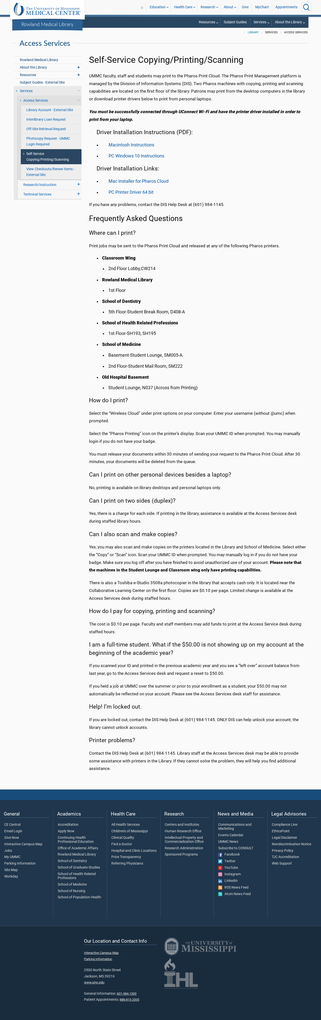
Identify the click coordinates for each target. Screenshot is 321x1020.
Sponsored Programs (181, 855)
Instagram (231, 874)
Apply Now (66, 831)
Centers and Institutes (182, 825)
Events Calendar (231, 835)
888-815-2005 (129, 999)
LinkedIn (230, 881)
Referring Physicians (127, 864)
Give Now (11, 838)
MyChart (262, 7)
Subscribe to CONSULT (235, 848)
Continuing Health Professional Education (76, 840)
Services (260, 22)
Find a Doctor (121, 844)
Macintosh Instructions (131, 144)
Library (253, 32)
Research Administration (184, 848)
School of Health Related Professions (77, 876)
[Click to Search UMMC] (306, 7)
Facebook (231, 855)
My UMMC (12, 857)
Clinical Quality (122, 838)
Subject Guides (235, 22)
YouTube (230, 868)
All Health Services (125, 825)
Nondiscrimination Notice (291, 844)
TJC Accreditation (285, 857)
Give (245, 7)
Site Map (11, 870)
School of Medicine (72, 885)
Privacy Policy (282, 851)
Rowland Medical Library (47, 24)
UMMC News (228, 842)
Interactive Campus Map (23, 844)
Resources (207, 22)
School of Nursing (71, 891)
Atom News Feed (236, 894)
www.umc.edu (94, 982)
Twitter (228, 861)
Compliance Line (284, 825)
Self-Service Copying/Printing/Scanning (47, 157)
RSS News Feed (235, 888)
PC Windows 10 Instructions (136, 155)
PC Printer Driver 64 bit (131, 192)
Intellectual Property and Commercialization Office (184, 840)
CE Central (12, 825)
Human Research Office (183, 831)
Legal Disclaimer (284, 838)
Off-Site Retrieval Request (46, 129)
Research (208, 7)
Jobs (8, 851)
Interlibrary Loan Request (46, 119)
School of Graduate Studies (79, 868)
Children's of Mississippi (129, 831)
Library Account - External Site (49, 110)
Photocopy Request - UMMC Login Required (48, 141)
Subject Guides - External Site (42, 82)
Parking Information (20, 864)
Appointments (286, 7)
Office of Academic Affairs (78, 848)
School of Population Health (79, 897)
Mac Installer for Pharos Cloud (139, 181)
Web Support (282, 864)
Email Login (13, 831)
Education (158, 7)
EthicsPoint (281, 831)
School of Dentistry (72, 861)
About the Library (288, 22)
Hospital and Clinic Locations (133, 851)
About (228, 7)
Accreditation (68, 825)
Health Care (183, 7)
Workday (11, 877)
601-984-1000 (126, 993)
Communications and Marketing (235, 827)
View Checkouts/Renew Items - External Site (50, 172)
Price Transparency (126, 857)
